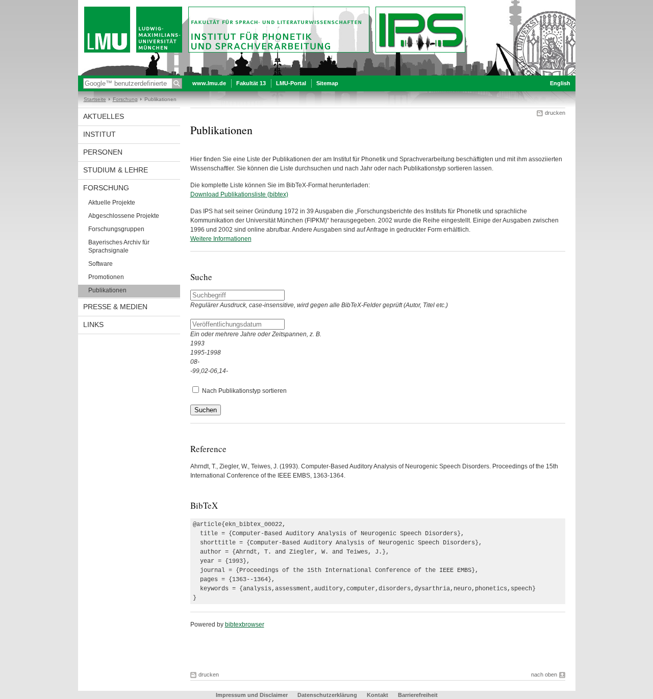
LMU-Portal (291, 83)
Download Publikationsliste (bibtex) (239, 194)
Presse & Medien (115, 307)
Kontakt (377, 695)
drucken (555, 113)
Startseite (95, 99)
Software (100, 263)
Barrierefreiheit (418, 695)
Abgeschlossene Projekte (123, 215)
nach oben (544, 674)
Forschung (125, 99)
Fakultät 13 (251, 83)
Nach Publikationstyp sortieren (244, 390)
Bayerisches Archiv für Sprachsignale (118, 246)
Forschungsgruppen (116, 229)
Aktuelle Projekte (111, 202)
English (560, 83)
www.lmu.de (209, 83)
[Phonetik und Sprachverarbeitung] (326, 73)
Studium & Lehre (115, 170)
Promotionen (106, 277)
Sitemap (327, 83)
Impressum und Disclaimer (252, 695)
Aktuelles (103, 116)
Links (93, 324)
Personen (102, 152)
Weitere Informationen (221, 238)
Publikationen (107, 290)
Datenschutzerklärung (327, 695)
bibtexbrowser (244, 624)
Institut (99, 134)
